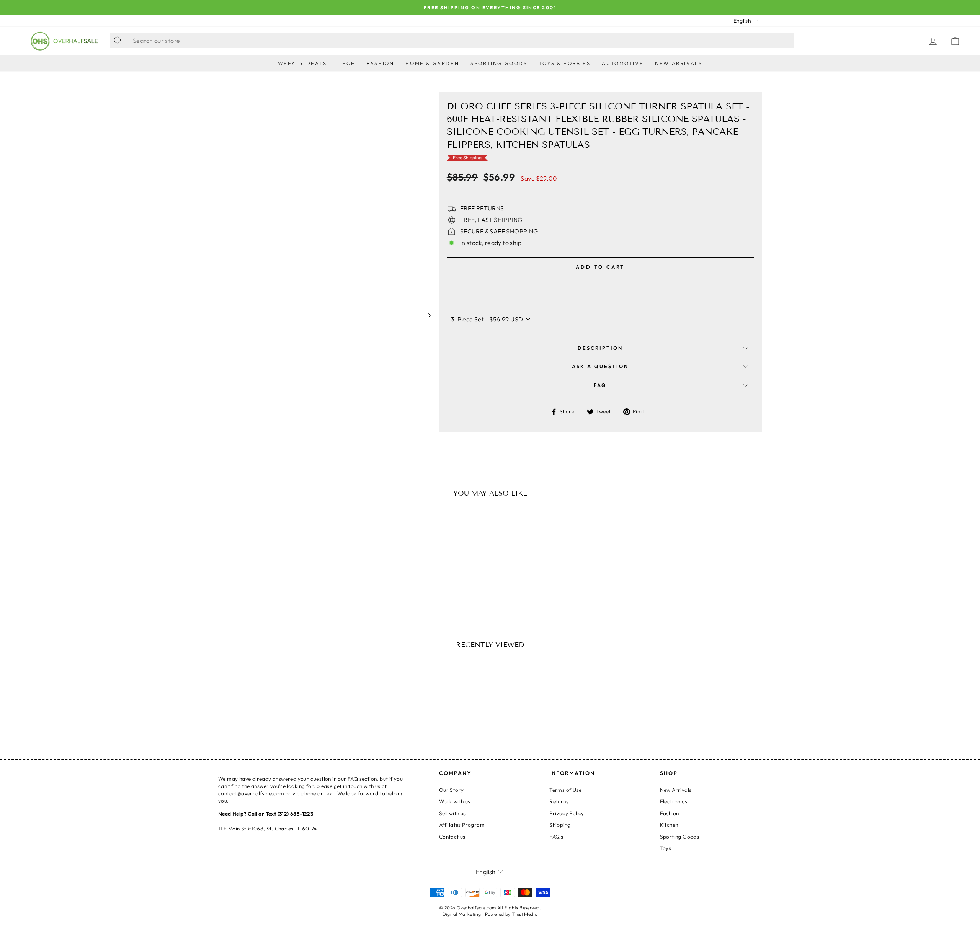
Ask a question (600, 366)
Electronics (673, 801)
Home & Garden (432, 63)
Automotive (623, 63)
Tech (346, 63)
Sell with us (452, 813)
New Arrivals (678, 63)
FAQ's (556, 836)
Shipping (559, 824)
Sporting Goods (498, 63)
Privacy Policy (566, 813)
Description (600, 348)
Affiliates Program (462, 824)
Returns (558, 801)
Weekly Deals (302, 63)
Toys (665, 848)
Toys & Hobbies (564, 63)
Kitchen (669, 824)
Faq (600, 385)
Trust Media (524, 914)
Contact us (452, 836)
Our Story (451, 789)
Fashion (380, 63)
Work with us (454, 801)
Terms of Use (565, 789)
